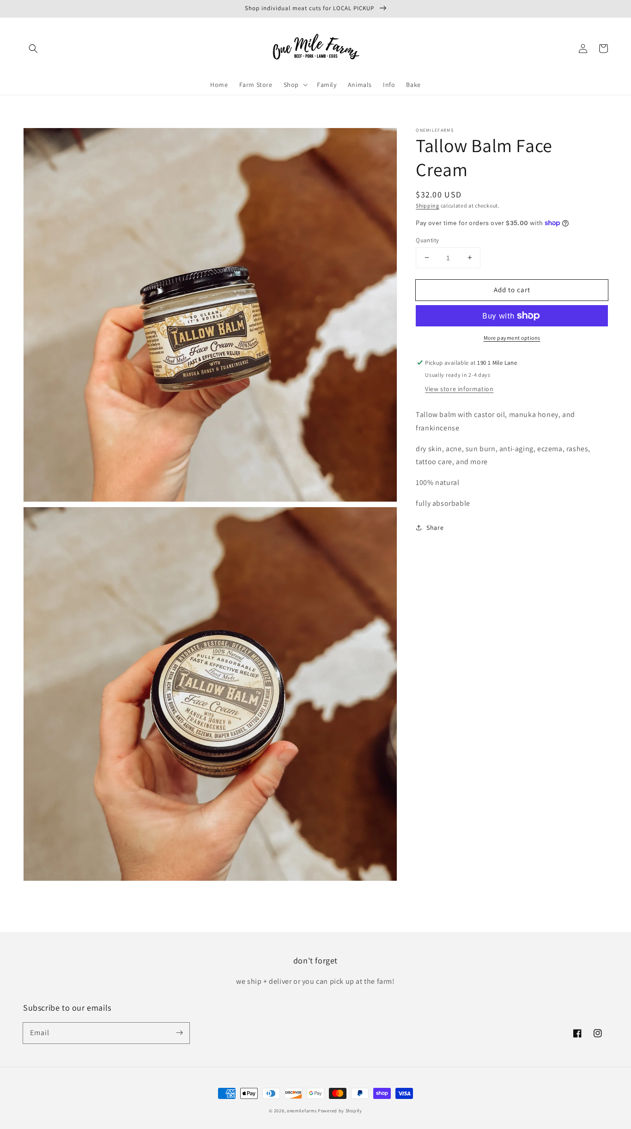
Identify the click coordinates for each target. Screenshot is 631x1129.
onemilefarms (301, 1111)
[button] (33, 48)
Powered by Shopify (340, 1111)
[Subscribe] (179, 1033)
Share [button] (434, 527)
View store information (459, 389)
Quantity (427, 240)
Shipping (427, 205)
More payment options (512, 337)
